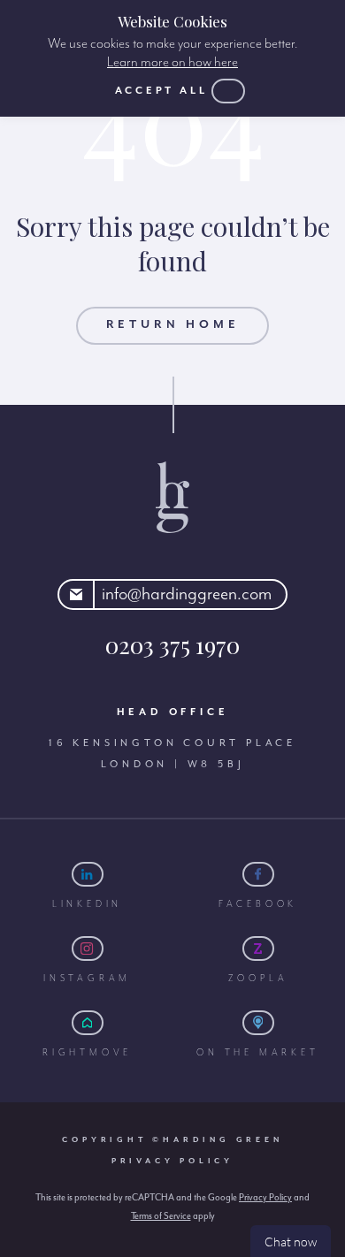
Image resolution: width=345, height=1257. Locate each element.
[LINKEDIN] (88, 874)
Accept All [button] (161, 90)
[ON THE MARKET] (258, 1022)
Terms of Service (161, 1216)
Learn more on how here (172, 63)
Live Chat (290, 1241)
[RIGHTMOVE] (88, 1022)
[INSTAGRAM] (88, 948)
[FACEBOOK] (258, 874)
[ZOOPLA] (258, 948)
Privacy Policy (172, 1161)
